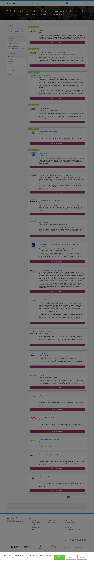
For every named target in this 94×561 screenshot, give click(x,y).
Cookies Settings (82, 557)
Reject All (71, 557)
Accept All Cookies (59, 557)
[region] (47, 556)
